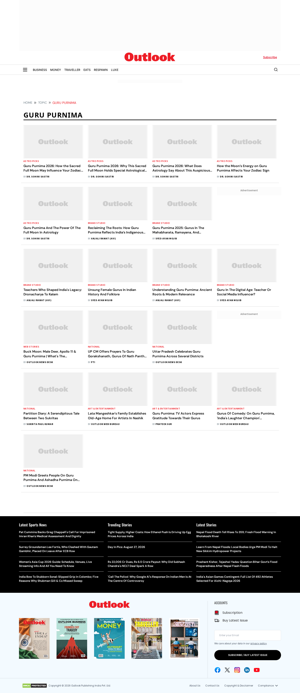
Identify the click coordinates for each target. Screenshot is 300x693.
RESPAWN (101, 70)
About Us (194, 685)
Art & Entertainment (102, 408)
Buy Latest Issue (235, 620)
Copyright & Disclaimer (238, 685)
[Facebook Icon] (217, 670)
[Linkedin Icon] (247, 670)
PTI (93, 362)
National (94, 347)
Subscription (232, 612)
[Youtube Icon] (256, 670)
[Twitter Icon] (227, 670)
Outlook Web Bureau (105, 424)
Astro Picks (31, 161)
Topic (42, 103)
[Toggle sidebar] (25, 70)
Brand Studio (97, 223)
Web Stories (31, 347)
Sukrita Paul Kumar (40, 424)
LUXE (114, 70)
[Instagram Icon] (237, 670)
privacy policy (258, 643)
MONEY (55, 70)
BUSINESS (40, 70)
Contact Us (212, 685)
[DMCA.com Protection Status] (34, 685)
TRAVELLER (72, 70)
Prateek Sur (164, 424)
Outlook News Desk (40, 362)
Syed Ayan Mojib (166, 238)
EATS (87, 70)
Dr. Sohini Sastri (38, 176)
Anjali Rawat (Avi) (103, 238)
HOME (27, 103)
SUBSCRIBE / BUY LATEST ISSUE (247, 655)
